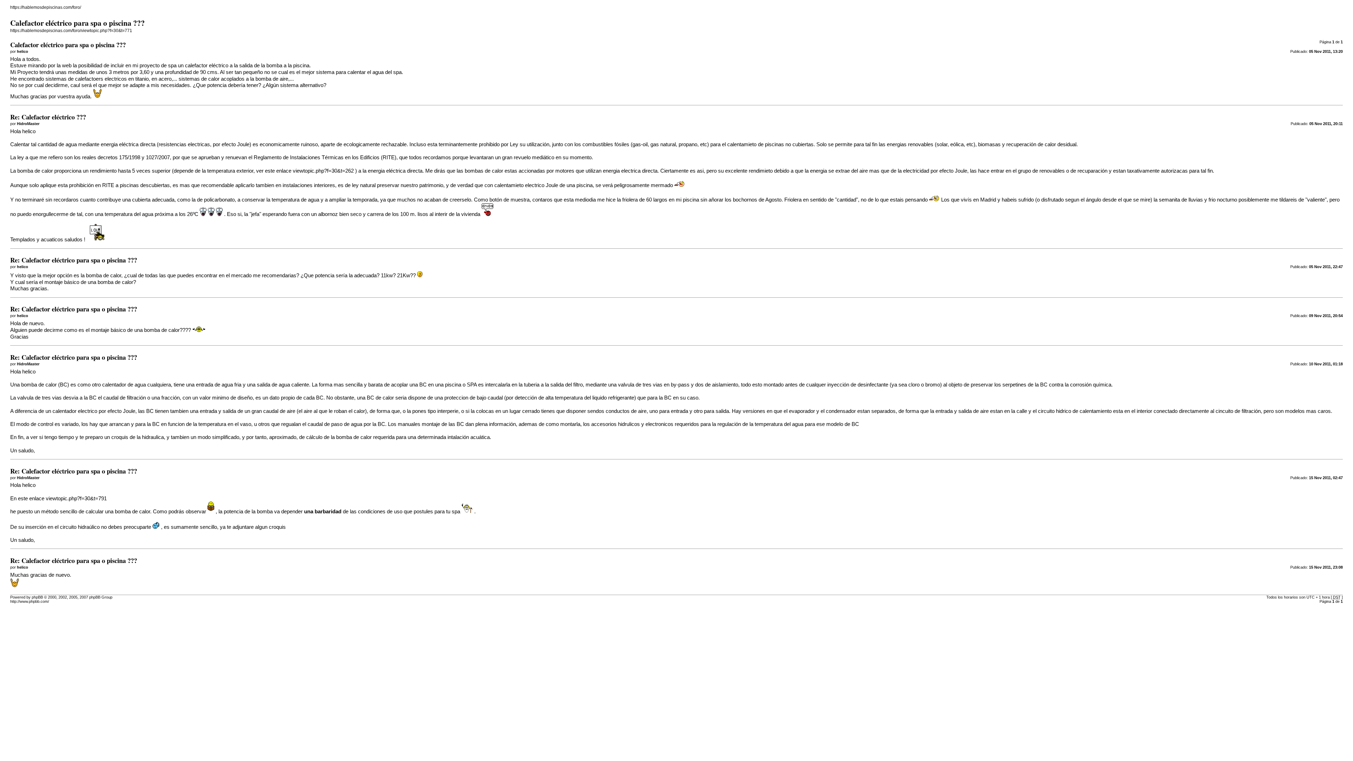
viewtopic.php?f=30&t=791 (76, 498)
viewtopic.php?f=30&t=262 (323, 171)
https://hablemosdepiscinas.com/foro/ (45, 7)
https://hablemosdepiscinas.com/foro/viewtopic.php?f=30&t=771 (71, 30)
